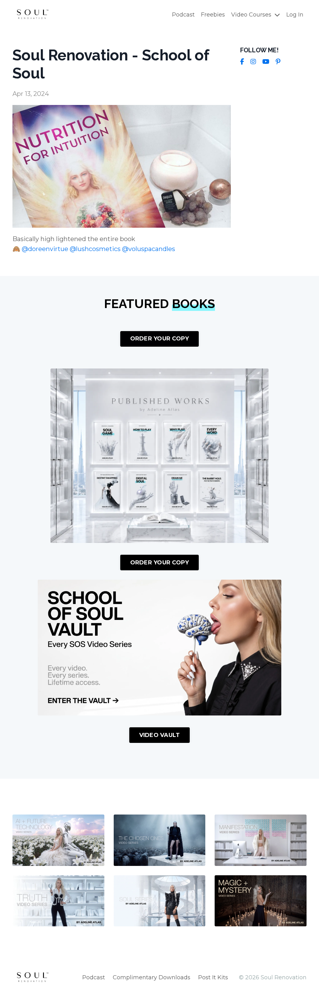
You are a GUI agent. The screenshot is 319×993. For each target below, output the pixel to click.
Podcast (183, 14)
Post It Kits (213, 977)
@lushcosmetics (95, 249)
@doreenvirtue (45, 249)
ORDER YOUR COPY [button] (159, 338)
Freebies (213, 14)
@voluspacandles (148, 249)
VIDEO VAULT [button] (159, 735)
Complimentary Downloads (151, 977)
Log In (294, 14)
